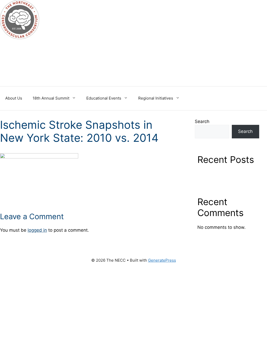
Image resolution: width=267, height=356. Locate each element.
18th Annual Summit (51, 98)
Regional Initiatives (155, 98)
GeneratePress (162, 260)
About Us (13, 98)
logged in (37, 230)
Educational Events (103, 98)
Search (202, 121)
